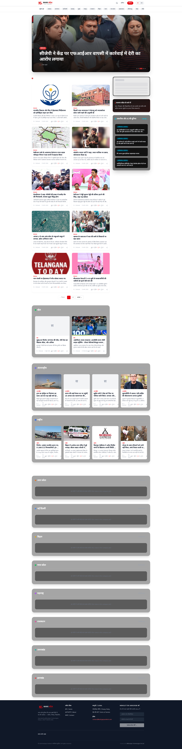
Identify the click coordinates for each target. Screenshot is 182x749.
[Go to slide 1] (136, 68)
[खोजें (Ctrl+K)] (117, 3)
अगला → (79, 297)
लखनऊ (49, 9)
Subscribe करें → (132, 725)
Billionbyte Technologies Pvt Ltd (135, 743)
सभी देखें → (145, 119)
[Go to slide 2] (138, 68)
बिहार (99, 9)
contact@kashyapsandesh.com (102, 719)
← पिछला (62, 297)
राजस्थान (92, 9)
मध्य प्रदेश (113, 9)
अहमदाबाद (121, 9)
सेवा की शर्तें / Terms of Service (101, 712)
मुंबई (79, 9)
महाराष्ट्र (72, 9)
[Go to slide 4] (142, 68)
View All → (102, 310)
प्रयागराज (57, 9)
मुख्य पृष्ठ (41, 9)
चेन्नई (137, 9)
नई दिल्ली (65, 9)
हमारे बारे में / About (70, 712)
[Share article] (67, 121)
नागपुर (85, 9)
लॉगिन (122, 3)
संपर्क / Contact (69, 715)
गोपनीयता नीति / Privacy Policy (101, 709)
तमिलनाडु (130, 9)
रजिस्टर (130, 3)
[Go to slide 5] (145, 68)
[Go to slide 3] (139, 68)
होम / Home (68, 709)
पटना (106, 9)
